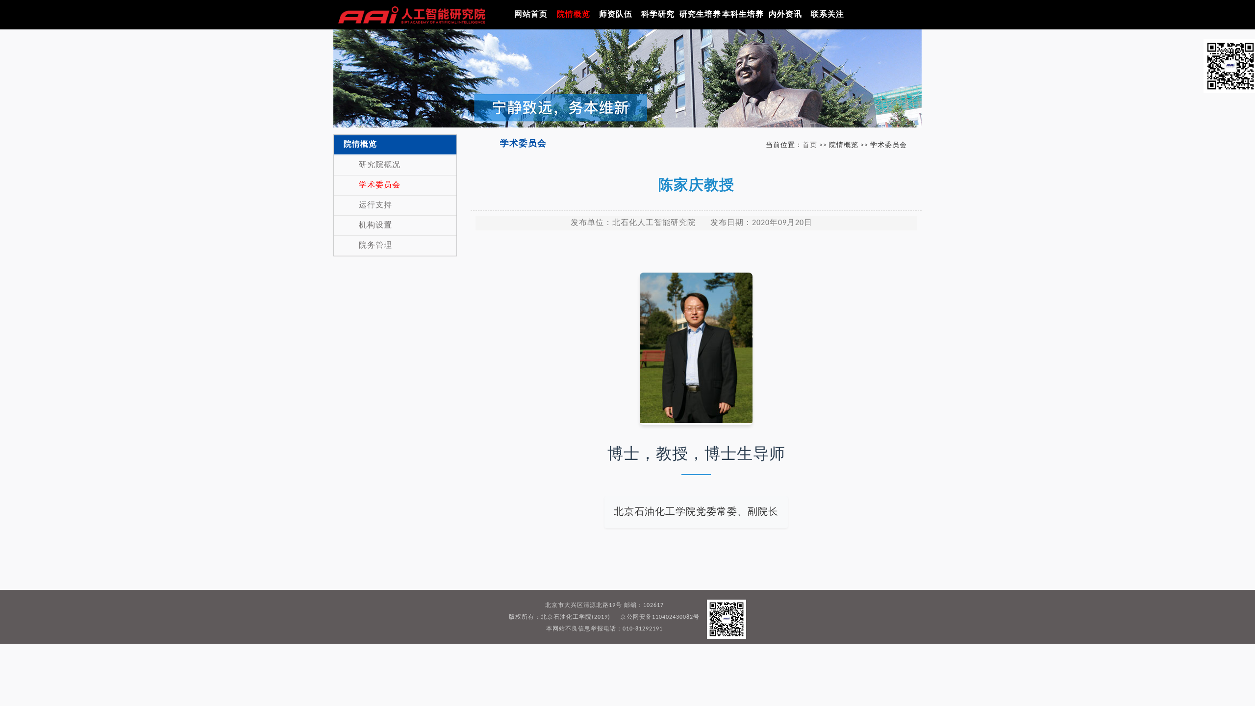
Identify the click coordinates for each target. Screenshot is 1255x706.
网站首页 (531, 15)
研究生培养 (700, 15)
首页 (810, 145)
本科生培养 (743, 15)
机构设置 (375, 225)
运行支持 (375, 205)
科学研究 (658, 15)
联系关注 (827, 15)
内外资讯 (785, 15)
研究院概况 (380, 165)
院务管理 (375, 246)
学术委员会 (380, 185)
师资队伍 (615, 15)
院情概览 (573, 15)
